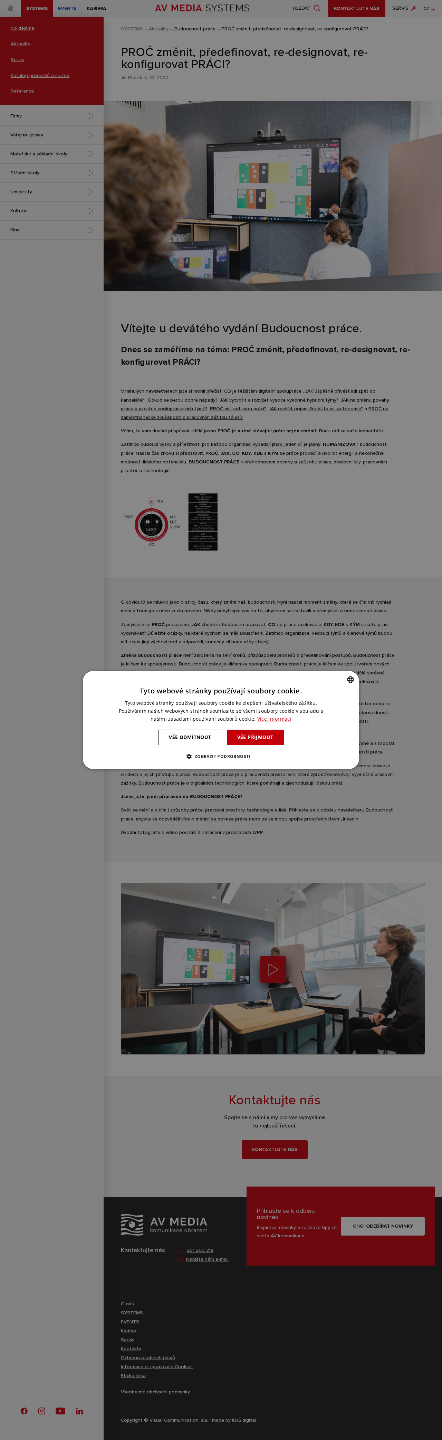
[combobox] (350, 679)
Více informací (274, 719)
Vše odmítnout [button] (190, 737)
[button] (221, 756)
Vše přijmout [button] (255, 737)
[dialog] (221, 720)
